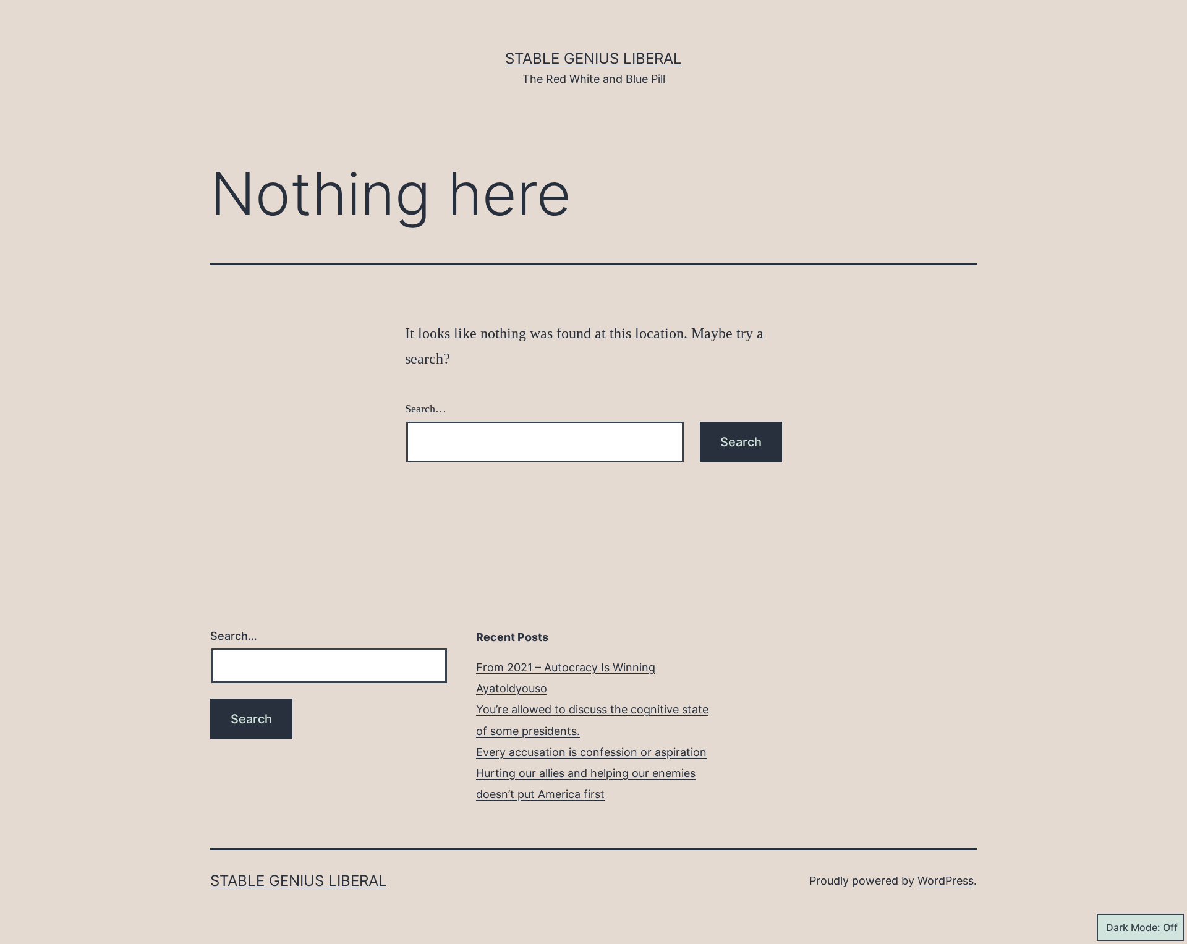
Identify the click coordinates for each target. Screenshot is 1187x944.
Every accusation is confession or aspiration (591, 752)
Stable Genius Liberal (593, 58)
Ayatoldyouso (511, 688)
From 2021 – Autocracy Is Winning (565, 667)
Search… (425, 408)
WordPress (945, 880)
